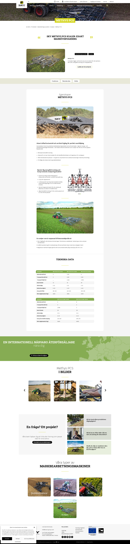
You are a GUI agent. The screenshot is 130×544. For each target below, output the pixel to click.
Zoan (58, 542)
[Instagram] (72, 537)
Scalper (52, 27)
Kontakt (99, 5)
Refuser (18, 538)
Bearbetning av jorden (37, 5)
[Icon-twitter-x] (65, 537)
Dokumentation (79, 531)
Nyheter (77, 532)
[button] (34, 527)
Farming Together (80, 528)
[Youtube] (70, 537)
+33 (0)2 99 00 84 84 (47, 527)
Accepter (7, 538)
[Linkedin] (67, 537)
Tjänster (70, 5)
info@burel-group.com (48, 529)
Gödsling (60, 5)
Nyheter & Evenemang (84, 5)
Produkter (33, 27)
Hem (29, 27)
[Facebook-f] (63, 537)
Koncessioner (78, 529)
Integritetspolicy (18, 541)
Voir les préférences (29, 538)
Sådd (51, 5)
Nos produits (65, 527)
